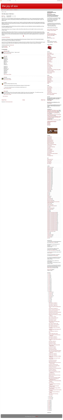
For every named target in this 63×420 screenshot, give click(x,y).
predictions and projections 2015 (52, 219)
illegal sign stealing (50, 200)
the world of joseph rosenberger (52, 34)
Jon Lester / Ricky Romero (6, 37)
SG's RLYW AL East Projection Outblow (54, 377)
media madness (49, 204)
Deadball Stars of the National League (52, 110)
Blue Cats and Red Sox (52, 250)
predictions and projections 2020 (52, 224)
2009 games (49, 172)
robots (48, 233)
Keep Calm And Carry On (52, 361)
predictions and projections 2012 (52, 215)
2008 (49, 404)
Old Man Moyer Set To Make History (54, 365)
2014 (49, 288)
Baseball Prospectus (50, 140)
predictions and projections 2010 (52, 213)
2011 (49, 400)
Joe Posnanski (49, 152)
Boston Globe (49, 78)
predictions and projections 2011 (52, 214)
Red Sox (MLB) (49, 76)
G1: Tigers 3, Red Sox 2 (52, 369)
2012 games (6, 47)
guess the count (49, 199)
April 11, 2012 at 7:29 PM (7, 94)
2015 (49, 287)
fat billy (48, 197)
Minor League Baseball (50, 94)
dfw (47, 192)
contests (48, 190)
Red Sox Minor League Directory (52, 93)
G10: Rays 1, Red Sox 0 (52, 341)
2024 (49, 276)
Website (54, 30)
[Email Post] (9, 46)
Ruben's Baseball (49, 65)
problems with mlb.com (50, 231)
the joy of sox (10, 6)
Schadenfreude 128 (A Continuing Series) (55, 312)
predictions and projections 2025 (52, 229)
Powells (53, 29)
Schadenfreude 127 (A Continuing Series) (55, 368)
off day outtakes (49, 209)
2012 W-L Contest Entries (52, 370)
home (2, 9)
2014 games (49, 178)
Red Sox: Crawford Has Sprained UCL (54, 309)
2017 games (49, 181)
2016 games (49, 180)
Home (23, 99)
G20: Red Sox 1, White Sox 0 (53, 305)
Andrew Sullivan (49, 267)
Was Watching (49, 162)
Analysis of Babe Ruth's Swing (53, 333)
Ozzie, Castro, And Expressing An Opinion (55, 350)
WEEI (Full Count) (50, 77)
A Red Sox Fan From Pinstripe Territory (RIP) (53, 69)
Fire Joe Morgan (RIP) (50, 151)
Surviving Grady (49, 68)
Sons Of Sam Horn (50, 66)
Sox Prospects (49, 86)
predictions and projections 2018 (52, 222)
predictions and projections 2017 (52, 221)
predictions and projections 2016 (52, 220)
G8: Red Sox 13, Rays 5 (52, 343)
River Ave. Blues (49, 160)
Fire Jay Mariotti (49, 150)
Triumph (56, 29)
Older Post (43, 99)
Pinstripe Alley (49, 161)
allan (4, 56)
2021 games (49, 186)
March (50, 396)
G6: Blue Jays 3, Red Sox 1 (53, 353)
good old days (49, 198)
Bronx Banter (49, 163)
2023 (49, 277)
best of (8, 9)
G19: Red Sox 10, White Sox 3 (53, 308)
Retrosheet (49, 154)
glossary (11, 9)
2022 (49, 278)
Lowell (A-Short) (49, 92)
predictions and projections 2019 (52, 223)
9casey (5, 91)
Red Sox (3, 15)
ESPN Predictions (51, 376)
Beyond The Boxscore (50, 143)
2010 (49, 401)
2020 (49, 281)
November (50, 293)
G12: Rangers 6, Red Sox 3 (53, 336)
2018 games (49, 182)
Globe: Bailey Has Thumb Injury (53, 393)
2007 (49, 405)
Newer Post (4, 99)
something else (49, 235)
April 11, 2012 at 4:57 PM (7, 88)
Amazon (49, 29)
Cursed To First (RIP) (50, 70)
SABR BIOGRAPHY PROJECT (51, 121)
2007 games (49, 170)
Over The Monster (50, 58)
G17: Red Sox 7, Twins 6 (52, 316)
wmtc (50, 37)
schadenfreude (49, 234)
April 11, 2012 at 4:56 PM (7, 79)
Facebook (49, 30)
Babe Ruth (48, 122)
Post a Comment (5, 96)
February (50, 397)
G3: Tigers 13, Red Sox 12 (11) (53, 364)
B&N (51, 29)
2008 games (49, 171)
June (50, 299)
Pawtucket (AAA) (49, 87)
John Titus (48, 125)
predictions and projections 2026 (52, 230)
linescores (48, 203)
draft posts (48, 196)
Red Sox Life (49, 60)
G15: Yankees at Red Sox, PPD (53, 323)
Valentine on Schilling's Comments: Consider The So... (54, 386)
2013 (49, 289)
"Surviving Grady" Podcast (52, 349)
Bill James (55, 42)
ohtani (48, 210)
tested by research (50, 35)
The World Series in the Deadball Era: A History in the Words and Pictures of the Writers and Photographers (54, 117)
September (50, 295)
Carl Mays (48, 123)
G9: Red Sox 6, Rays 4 (52, 342)
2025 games (49, 189)
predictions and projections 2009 (52, 212)
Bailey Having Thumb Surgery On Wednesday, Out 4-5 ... (54, 379)
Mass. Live (53, 242)
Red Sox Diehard (49, 59)
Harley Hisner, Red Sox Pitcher (53, 313)
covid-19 (48, 191)
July (49, 298)
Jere (4, 77)
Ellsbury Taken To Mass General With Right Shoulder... (54, 345)
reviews (48, 232)
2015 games (49, 179)
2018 (49, 283)
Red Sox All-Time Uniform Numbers (52, 153)
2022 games (49, 187)
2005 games (49, 168)
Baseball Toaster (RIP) (50, 142)
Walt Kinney (49, 124)
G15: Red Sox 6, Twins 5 (52, 320)
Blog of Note (49, 269)
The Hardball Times (50, 155)
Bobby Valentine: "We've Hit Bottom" (54, 324)
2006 (49, 406)
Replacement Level (50, 159)
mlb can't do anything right (51, 205)
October (50, 294)
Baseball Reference (50, 141)
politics (48, 211)
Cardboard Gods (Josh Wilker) (51, 144)
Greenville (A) (49, 91)
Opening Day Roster (52, 373)
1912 (49, 332)
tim (4, 82)
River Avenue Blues (55, 255)
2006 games (49, 169)
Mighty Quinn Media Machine (51, 57)
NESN (48, 83)
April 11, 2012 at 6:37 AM (7, 53)
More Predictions (51, 382)
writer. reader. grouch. (52, 33)
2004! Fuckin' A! (49, 167)
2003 (49, 410)
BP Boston (48, 55)
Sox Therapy (49, 67)
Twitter (52, 30)
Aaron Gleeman (49, 136)
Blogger (37, 416)
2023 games (49, 188)
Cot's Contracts (49, 145)
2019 (49, 282)
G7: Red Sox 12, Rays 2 (52, 346)
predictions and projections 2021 (52, 225)
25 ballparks (15, 9)
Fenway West (49, 56)
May (49, 300)
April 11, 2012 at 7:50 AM (7, 74)
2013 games (49, 177)
